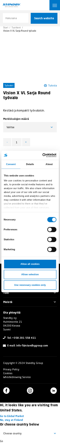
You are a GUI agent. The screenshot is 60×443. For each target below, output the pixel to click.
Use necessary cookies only (30, 285)
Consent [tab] (11, 164)
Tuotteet (16, 27)
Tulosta (52, 85)
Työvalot (8, 85)
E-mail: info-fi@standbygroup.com (27, 345)
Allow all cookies (30, 264)
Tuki (6, 292)
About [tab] (49, 164)
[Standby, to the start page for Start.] (11, 5)
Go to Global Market (12, 415)
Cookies (7, 373)
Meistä (7, 302)
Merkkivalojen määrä (16, 118)
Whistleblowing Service (17, 377)
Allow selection (30, 274)
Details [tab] (30, 164)
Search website (44, 18)
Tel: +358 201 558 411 (21, 337)
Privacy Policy (11, 369)
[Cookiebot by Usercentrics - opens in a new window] (42, 155)
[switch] (51, 229)
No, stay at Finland (11, 419)
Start (5, 27)
